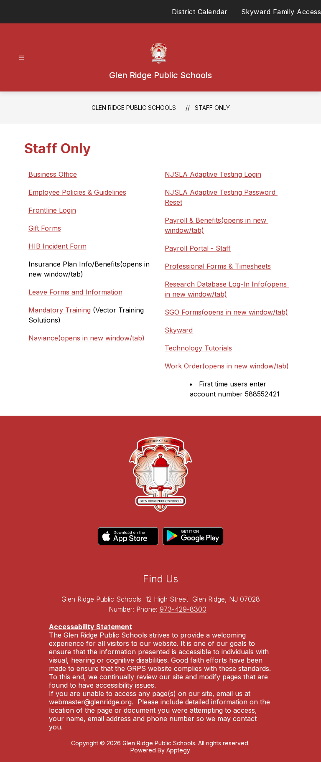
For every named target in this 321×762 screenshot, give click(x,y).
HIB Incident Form (57, 246)
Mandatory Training (59, 310)
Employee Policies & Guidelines (77, 192)
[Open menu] (21, 58)
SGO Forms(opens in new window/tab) (226, 312)
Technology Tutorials (198, 348)
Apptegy (178, 750)
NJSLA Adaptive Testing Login (213, 174)
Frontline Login (52, 210)
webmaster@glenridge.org (90, 702)
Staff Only (212, 107)
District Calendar (200, 12)
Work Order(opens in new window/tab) (227, 366)
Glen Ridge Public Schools (134, 107)
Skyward (179, 330)
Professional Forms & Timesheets (218, 266)
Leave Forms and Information (75, 292)
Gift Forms (44, 228)
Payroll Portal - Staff (198, 248)
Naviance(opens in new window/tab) (86, 338)
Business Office (52, 174)
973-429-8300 (183, 609)
